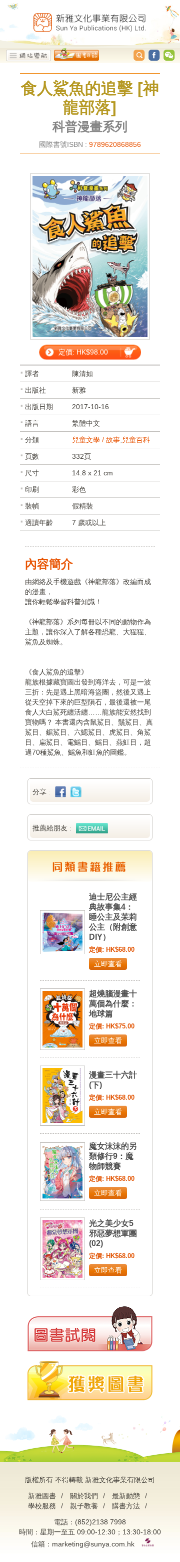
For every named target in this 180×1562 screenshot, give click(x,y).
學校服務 (42, 1506)
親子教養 (84, 1506)
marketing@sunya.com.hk (93, 1544)
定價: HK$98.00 (83, 352)
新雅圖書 (42, 1496)
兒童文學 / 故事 (96, 440)
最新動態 (126, 1496)
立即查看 (108, 964)
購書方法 (126, 1506)
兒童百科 (136, 440)
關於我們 (84, 1496)
